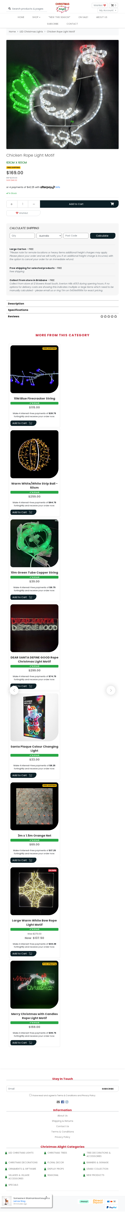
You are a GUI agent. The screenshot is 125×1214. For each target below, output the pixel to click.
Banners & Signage (98, 1162)
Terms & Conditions (67, 1095)
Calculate (102, 236)
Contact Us (62, 1126)
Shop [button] (35, 17)
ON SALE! (83, 17)
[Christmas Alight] (62, 8)
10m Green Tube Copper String (34, 572)
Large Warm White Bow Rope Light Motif (34, 922)
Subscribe (52, 23)
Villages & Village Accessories (18, 1176)
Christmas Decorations (23, 1162)
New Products (95, 1175)
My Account (106, 10)
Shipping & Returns (62, 1121)
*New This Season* (59, 17)
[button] (23, 213)
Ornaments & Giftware (22, 1168)
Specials (13, 1184)
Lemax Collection (97, 1168)
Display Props (56, 1168)
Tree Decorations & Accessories (99, 1154)
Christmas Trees (57, 1152)
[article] (34, 386)
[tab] (62, 303)
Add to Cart (76, 204)
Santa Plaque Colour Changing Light (34, 749)
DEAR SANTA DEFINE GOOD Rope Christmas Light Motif (34, 659)
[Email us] (58, 1102)
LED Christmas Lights (21, 1152)
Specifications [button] (18, 310)
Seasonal (53, 1175)
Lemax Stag (19, 1201)
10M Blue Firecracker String (34, 398)
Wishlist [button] (98, 5)
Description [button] (16, 303)
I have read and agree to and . (63, 1095)
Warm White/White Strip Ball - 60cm (34, 485)
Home (21, 17)
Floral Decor (56, 1162)
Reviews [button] (13, 316)
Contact (72, 23)
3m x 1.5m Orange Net (34, 835)
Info (58, 187)
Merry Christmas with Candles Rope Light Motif (34, 1016)
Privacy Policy (88, 1095)
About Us (101, 17)
